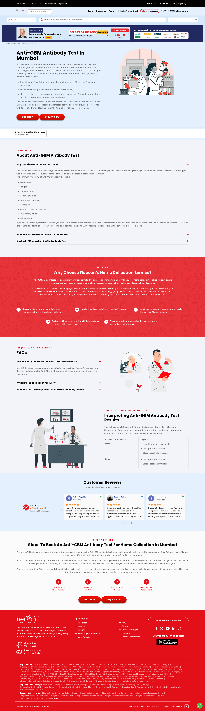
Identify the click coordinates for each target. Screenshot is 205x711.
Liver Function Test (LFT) (96, 664)
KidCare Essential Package (31, 689)
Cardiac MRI (133, 676)
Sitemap (126, 633)
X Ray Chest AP (147, 676)
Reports (82, 630)
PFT (75, 669)
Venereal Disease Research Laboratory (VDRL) (149, 674)
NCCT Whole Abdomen (80, 679)
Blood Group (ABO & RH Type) (167, 671)
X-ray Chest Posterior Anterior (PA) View (128, 669)
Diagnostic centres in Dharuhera (34, 695)
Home (6, 44)
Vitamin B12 (145, 664)
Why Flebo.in (84, 637)
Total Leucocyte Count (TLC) (32, 676)
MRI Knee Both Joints (116, 676)
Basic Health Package (52, 684)
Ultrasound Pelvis (155, 679)
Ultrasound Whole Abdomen (160, 669)
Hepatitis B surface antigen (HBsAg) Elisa (77, 674)
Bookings (82, 626)
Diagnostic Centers (131, 636)
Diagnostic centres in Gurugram (150, 695)
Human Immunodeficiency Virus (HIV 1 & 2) (38, 674)
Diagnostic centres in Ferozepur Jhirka (146, 693)
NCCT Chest (62, 679)
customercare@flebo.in (57, 3)
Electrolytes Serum (143, 671)
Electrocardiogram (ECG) (168, 667)
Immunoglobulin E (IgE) (144, 667)
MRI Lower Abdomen (96, 676)
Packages (82, 623)
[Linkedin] (173, 628)
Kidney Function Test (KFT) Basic (124, 664)
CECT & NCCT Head (46, 679)
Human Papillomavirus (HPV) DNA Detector (113, 671)
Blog (124, 622)
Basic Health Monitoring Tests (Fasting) (132, 684)
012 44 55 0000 (34, 3)
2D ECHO (179, 669)
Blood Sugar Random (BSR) (65, 667)
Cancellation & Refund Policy (138, 706)
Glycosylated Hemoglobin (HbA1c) (35, 667)
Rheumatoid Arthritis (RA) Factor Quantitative (73, 671)
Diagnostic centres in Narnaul (89, 695)
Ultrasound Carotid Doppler (106, 681)
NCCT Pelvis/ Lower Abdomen (106, 679)
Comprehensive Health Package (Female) (38, 687)
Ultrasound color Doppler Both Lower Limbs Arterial (42, 681)
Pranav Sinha (120, 497)
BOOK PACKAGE (120, 30)
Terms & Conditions (160, 706)
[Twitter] (162, 628)
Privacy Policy (176, 706)
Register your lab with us (89, 633)
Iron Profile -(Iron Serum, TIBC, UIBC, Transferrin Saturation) (46, 669)
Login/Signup (183, 3)
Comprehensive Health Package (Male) (76, 687)
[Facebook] (156, 628)
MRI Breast (79, 676)
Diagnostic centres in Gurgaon (85, 693)
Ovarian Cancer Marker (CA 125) (36, 671)
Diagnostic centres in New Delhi (55, 693)
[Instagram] (179, 628)
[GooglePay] (167, 642)
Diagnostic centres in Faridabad (119, 695)
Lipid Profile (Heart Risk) (89, 667)
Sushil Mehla (160, 497)
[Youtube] (168, 628)
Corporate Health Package (107, 687)
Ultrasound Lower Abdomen (79, 681)
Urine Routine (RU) (76, 664)
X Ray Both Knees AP (165, 676)
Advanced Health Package (75, 684)
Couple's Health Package (101, 684)
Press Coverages (130, 630)
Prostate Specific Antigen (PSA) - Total (138, 681)
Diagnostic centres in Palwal (32, 698)
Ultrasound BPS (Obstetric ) (133, 679)
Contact (126, 626)
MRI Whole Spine (65, 676)
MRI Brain (52, 676)
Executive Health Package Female (166, 687)
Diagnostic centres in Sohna (114, 693)
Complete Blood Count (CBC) (52, 664)
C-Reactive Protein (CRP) (91, 669)
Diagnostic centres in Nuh (62, 695)
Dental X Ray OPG (27, 679)
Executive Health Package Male (135, 687)
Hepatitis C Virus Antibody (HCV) (112, 674)
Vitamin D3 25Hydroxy (162, 664)
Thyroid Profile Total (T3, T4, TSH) (116, 667)
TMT (106, 669)
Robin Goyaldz (79, 497)
